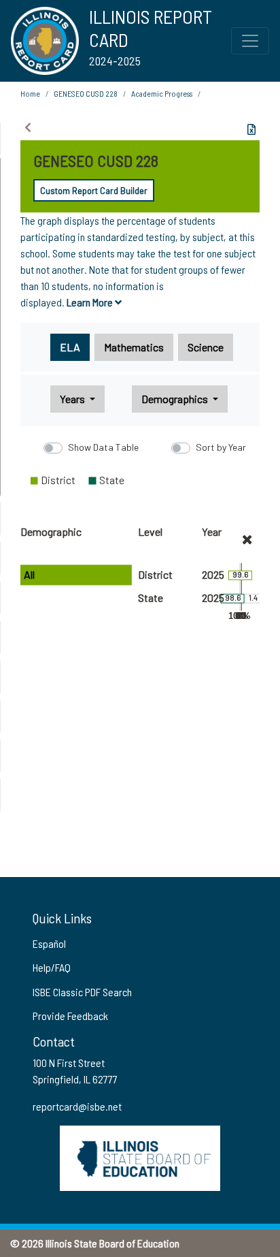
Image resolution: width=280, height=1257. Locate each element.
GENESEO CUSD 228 (86, 93)
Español (49, 943)
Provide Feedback (70, 1015)
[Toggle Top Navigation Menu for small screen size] (250, 40)
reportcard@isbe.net (77, 1106)
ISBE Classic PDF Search (82, 991)
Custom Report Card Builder (93, 190)
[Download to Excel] (251, 129)
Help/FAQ (52, 967)
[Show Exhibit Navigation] (27, 127)
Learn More (91, 302)
